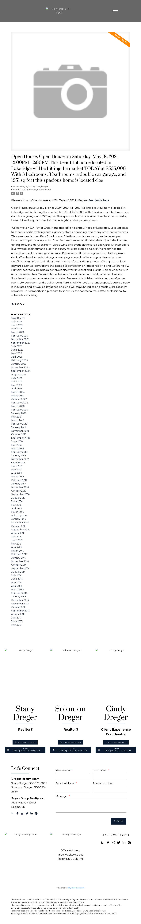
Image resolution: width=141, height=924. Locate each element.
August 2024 (18, 374)
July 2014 (16, 575)
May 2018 (16, 445)
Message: (62, 796)
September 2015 (20, 529)
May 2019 (16, 416)
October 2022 (19, 399)
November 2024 (20, 367)
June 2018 (17, 441)
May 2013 (16, 624)
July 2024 (16, 378)
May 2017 (16, 469)
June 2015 (16, 540)
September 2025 (20, 342)
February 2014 (19, 593)
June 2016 (16, 501)
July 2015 (16, 536)
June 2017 (17, 466)
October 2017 (18, 462)
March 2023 (18, 395)
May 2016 (16, 505)
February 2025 (19, 360)
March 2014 (17, 589)
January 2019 (18, 427)
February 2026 (19, 335)
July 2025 (16, 346)
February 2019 (19, 423)
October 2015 (18, 526)
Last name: (100, 770)
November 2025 (20, 339)
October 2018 (18, 434)
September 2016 (20, 494)
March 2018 (17, 448)
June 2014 (17, 579)
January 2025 (18, 364)
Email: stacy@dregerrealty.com (26, 750)
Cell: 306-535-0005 (26, 742)
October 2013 (18, 607)
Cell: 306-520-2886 (72, 742)
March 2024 (18, 392)
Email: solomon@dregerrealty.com (72, 750)
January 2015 (18, 557)
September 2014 (20, 568)
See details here (99, 200)
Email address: (65, 783)
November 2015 (20, 522)
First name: (63, 770)
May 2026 (16, 328)
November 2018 (20, 431)
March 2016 (17, 512)
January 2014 (18, 596)
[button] (25, 742)
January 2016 (18, 519)
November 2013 (20, 603)
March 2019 (17, 420)
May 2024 (16, 385)
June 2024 (17, 381)
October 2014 (18, 565)
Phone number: (103, 783)
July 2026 (16, 321)
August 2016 (18, 498)
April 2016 (16, 508)
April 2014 (16, 586)
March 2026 (17, 332)
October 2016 (18, 491)
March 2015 (17, 550)
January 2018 (18, 455)
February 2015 (19, 554)
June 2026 (17, 325)
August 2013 (18, 614)
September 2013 (20, 610)
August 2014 (18, 572)
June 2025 (17, 349)
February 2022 (19, 402)
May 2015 (16, 543)
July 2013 (16, 617)
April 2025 (16, 357)
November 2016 (20, 487)
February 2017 (19, 480)
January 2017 (18, 483)
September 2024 (20, 371)
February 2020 (19, 409)
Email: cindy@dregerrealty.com (117, 750)
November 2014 (20, 561)
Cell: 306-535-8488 (117, 742)
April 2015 (16, 547)
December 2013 (20, 600)
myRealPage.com (76, 888)
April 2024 (17, 388)
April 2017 (16, 473)
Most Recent (18, 318)
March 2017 (17, 476)
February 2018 (19, 452)
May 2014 (16, 582)
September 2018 (20, 438)
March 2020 (18, 406)
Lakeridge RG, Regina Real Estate (36, 189)
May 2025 (16, 353)
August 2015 (18, 533)
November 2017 (20, 459)
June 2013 (17, 621)
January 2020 (19, 413)
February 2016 (19, 515)
